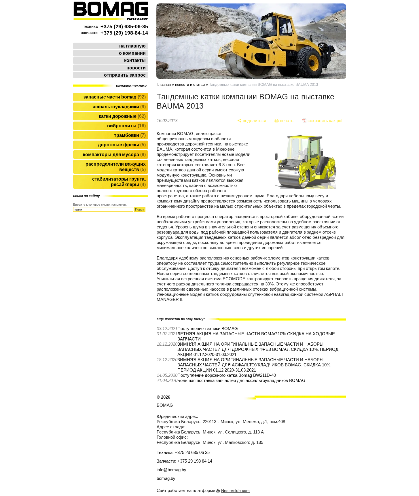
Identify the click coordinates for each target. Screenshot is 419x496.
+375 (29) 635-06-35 (124, 26)
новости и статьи (190, 84)
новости (136, 67)
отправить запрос (125, 75)
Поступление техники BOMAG (207, 328)
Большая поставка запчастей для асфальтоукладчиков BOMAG (241, 380)
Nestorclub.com (235, 491)
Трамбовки (129, 135)
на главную (132, 45)
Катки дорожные (121, 116)
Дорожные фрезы (121, 144)
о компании (132, 53)
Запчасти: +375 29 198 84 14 (184, 461)
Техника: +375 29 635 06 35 (183, 452)
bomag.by (166, 478)
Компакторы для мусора (113, 154)
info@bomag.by (171, 469)
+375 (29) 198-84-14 (124, 33)
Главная (164, 84)
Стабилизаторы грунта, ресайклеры (119, 182)
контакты (135, 60)
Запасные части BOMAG (114, 96)
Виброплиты (125, 125)
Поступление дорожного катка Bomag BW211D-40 (226, 375)
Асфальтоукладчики (118, 106)
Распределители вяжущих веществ (116, 167)
